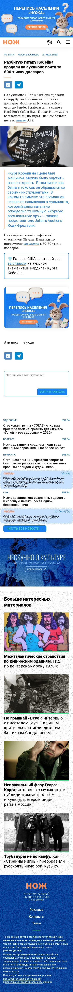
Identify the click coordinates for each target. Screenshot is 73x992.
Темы (36, 923)
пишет (21, 120)
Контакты (36, 917)
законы (8, 473)
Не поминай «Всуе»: (33, 725)
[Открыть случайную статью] (49, 42)
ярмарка (9, 454)
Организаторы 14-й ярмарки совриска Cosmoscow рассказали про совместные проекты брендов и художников (35, 463)
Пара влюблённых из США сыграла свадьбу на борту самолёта (31, 518)
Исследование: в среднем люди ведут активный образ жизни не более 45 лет (34, 446)
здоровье (10, 420)
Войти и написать (52, 391)
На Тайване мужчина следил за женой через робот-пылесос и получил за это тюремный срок (33, 482)
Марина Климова (28, 54)
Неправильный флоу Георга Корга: (35, 794)
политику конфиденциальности (23, 982)
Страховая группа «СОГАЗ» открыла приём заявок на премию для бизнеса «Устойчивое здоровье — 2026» (33, 429)
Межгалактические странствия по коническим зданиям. (34, 661)
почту (15, 971)
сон (6, 492)
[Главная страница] (11, 42)
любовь (8, 511)
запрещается (11, 961)
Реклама (36, 910)
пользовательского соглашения (22, 978)
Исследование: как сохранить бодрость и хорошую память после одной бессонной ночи (34, 501)
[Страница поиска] (59, 42)
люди (30, 342)
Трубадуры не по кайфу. (34, 861)
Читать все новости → (24, 528)
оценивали (31, 244)
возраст (9, 439)
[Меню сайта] (68, 42)
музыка (9, 54)
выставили (17, 263)
